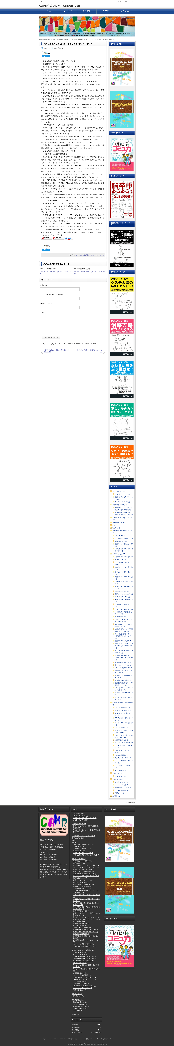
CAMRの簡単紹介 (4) (121, 727)
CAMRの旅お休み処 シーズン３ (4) (84, 958)
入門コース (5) (119, 793)
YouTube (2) (116, 528)
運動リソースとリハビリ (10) (124, 594)
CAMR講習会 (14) (118, 779)
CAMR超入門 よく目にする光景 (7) (84, 979)
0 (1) (113, 525)
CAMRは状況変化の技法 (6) (124, 668)
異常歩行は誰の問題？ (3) (123, 680)
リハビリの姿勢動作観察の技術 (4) (84, 944)
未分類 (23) (116, 796)
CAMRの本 (106, 11)
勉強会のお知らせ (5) (121, 782)
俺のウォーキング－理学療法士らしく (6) (86, 867)
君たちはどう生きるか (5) (123, 665)
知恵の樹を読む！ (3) (121, 770)
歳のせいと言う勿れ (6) (122, 597)
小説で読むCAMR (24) (119, 505)
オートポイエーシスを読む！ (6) (83, 961)
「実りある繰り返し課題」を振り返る (79, 39)
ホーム (119, 1)
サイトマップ (132, 1)
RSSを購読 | (125, 1)
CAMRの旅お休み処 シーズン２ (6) (84, 956)
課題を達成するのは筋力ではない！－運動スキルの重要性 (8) (124, 657)
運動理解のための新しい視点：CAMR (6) (86, 929)
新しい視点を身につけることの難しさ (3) (86, 917)
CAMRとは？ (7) (120, 776)
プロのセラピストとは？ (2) (124, 609)
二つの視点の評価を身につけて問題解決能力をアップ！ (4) (124, 636)
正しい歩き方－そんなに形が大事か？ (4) (86, 865)
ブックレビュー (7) (118, 491)
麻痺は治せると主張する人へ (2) (83, 884)
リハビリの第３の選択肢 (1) (124, 743)
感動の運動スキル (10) (122, 591)
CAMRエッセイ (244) (119, 554)
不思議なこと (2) (120, 617)
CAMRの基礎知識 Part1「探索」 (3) (84, 986)
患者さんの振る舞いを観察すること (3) (85, 932)
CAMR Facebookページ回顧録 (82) (83, 950)
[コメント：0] (100, 255)
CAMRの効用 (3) (120, 536)
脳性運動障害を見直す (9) (123, 662)
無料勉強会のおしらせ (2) (123, 787)
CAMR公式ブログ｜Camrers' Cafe (59, 5)
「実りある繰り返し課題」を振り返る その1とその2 (56, 351)
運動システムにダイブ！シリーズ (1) (84, 818)
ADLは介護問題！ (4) (121, 755)
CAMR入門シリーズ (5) (122, 494)
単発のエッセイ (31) (121, 559)
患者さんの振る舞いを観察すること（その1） (89, 351)
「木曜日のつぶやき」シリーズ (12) (83, 836)
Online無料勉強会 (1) (121, 790)
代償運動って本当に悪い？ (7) (82, 886)
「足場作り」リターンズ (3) (124, 538)
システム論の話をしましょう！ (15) (84, 946)
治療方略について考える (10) (124, 557)
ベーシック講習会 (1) (121, 785)
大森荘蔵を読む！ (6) (121, 740)
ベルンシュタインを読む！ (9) (82, 988)
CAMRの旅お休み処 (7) (122, 707)
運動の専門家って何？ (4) (123, 641)
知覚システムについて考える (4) (83, 871)
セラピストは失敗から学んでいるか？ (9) (86, 876)
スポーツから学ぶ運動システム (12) (84, 874)
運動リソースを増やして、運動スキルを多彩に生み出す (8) (124, 646)
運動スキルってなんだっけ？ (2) (83, 853)
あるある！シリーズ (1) (122, 502)
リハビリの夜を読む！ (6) (123, 710)
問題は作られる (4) (121, 541)
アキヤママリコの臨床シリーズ (63, 39)
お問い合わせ (125, 11)
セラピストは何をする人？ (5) (82, 869)
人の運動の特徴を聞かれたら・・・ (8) (85, 890)
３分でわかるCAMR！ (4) (123, 758)
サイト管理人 (87, 11)
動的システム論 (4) (118, 522)
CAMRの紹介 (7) (117, 773)
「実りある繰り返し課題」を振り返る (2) (86, 855)
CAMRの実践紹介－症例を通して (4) (84, 977)
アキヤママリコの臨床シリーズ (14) (83, 844)
